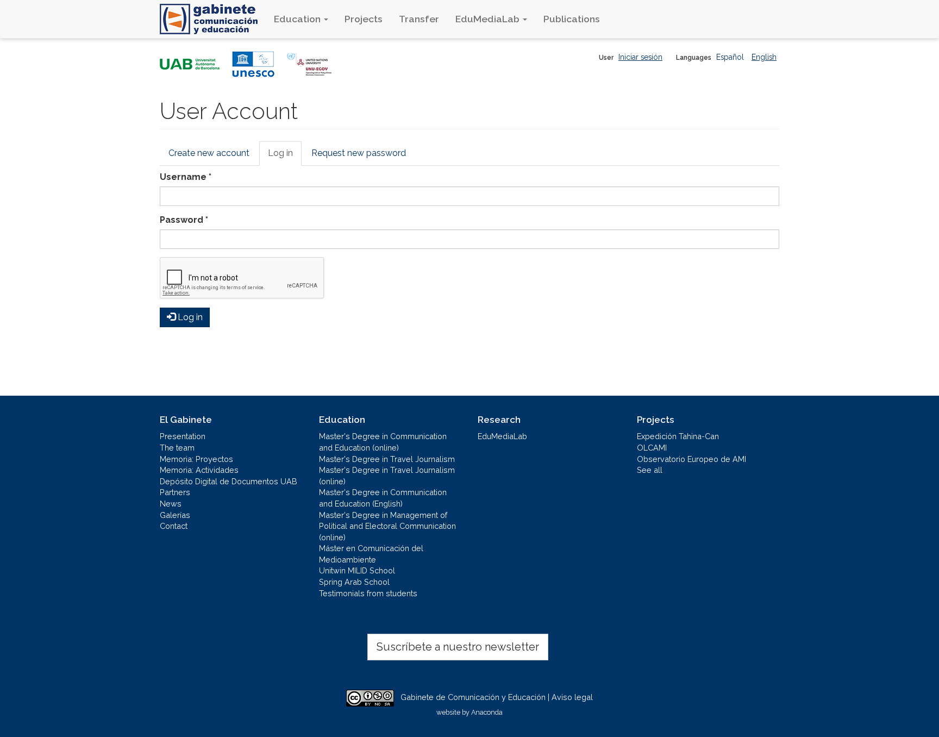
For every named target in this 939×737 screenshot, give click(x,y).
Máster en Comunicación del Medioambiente (371, 554)
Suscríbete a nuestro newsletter (458, 646)
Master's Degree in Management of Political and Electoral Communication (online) (387, 526)
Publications (571, 18)
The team (177, 447)
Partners (175, 492)
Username (185, 177)
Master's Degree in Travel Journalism (387, 459)
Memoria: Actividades (199, 469)
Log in (285, 157)
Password (184, 220)
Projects (364, 18)
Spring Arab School (354, 581)
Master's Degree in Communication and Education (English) (383, 498)
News (170, 503)
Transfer (419, 18)
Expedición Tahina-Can (678, 436)
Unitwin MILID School (357, 570)
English (764, 57)
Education (298, 18)
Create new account (208, 153)
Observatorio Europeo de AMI (691, 459)
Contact (173, 525)
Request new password (358, 153)
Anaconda (487, 712)
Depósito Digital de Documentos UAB (228, 481)
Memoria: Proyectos (196, 459)
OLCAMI (652, 447)
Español (730, 57)
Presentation (182, 436)
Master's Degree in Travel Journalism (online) (387, 475)
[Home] (213, 19)
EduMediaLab (488, 18)
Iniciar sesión (640, 57)
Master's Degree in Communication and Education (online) (383, 442)
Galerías (175, 515)
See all (649, 469)
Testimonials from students (368, 593)
